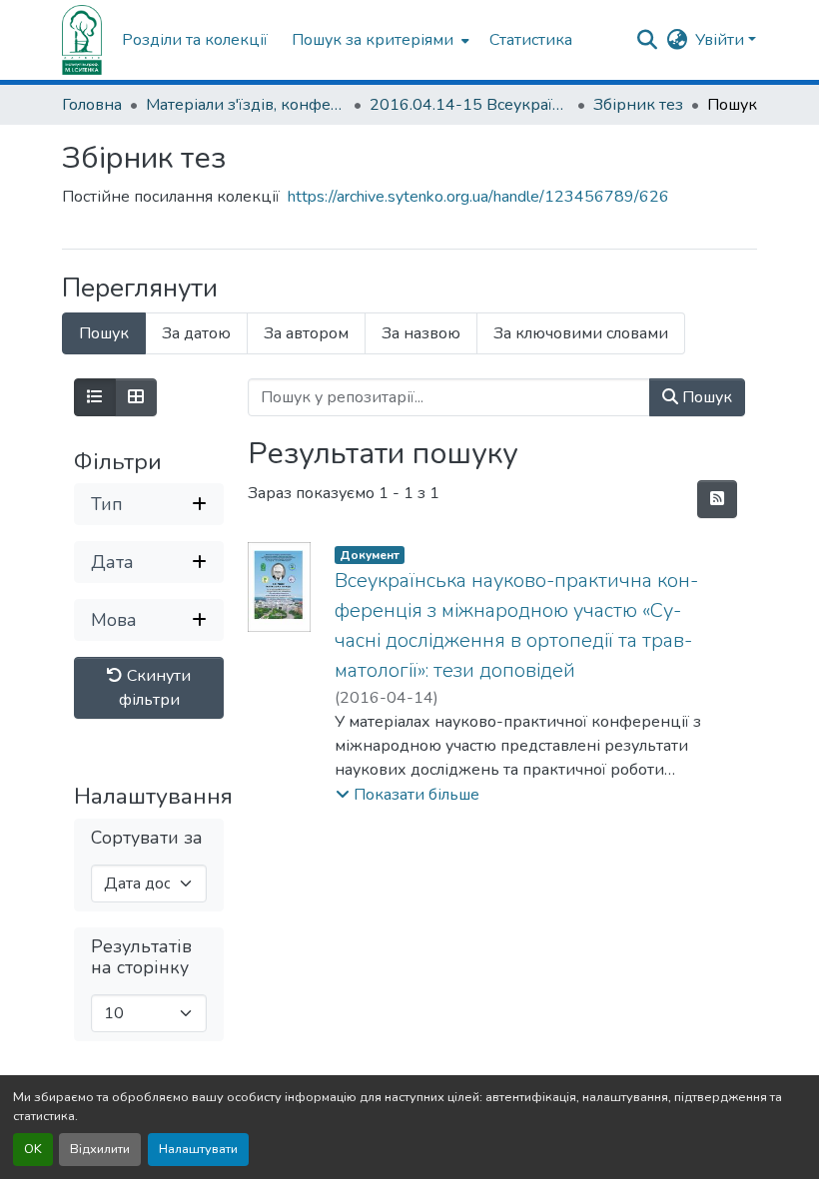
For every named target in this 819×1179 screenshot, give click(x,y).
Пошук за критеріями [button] (372, 40)
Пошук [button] (705, 397)
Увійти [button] (721, 40)
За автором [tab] (306, 333)
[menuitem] (378, 40)
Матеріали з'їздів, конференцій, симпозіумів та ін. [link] (246, 105)
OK (33, 1149)
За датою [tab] (196, 333)
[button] (82, 40)
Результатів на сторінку (141, 957)
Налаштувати (198, 1149)
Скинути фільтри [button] (155, 688)
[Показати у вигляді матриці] (136, 397)
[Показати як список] (95, 397)
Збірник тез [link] (638, 105)
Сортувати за (147, 838)
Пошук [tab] (104, 333)
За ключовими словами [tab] (580, 333)
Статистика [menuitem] (530, 40)
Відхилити (100, 1149)
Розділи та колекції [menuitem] (195, 40)
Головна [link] (92, 105)
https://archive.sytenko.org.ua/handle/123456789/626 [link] (478, 197)
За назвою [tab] (421, 333)
